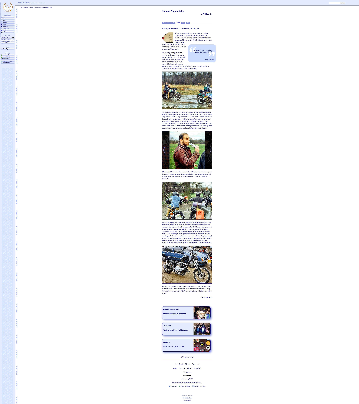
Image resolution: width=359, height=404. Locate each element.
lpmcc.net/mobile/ (7, 66)
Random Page (6, 62)
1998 (188, 22)
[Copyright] (197, 368)
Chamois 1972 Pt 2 (6, 37)
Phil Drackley (4, 49)
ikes (4, 20)
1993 (173, 22)
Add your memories (187, 357)
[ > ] (198, 364)
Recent (7, 35)
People (7, 47)
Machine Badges (6, 39)
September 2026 (5, 41)
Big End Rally (6, 57)
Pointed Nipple (37, 7)
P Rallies (31, 7)
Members (5, 30)
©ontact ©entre (5, 58)
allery (4, 32)
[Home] (187, 364)
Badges (5, 22)
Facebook (173, 386)
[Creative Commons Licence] (187, 375)
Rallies (26, 7)
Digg (203, 386)
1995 (183, 22)
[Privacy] (189, 368)
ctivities (5, 26)
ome (4, 17)
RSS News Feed (7, 61)
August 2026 (4, 43)
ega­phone (6, 28)
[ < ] (176, 364)
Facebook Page (7, 55)
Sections (7, 15)
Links (7, 53)
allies (4, 24)
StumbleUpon (185, 386)
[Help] (175, 368)
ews (4, 19)
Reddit (196, 386)
